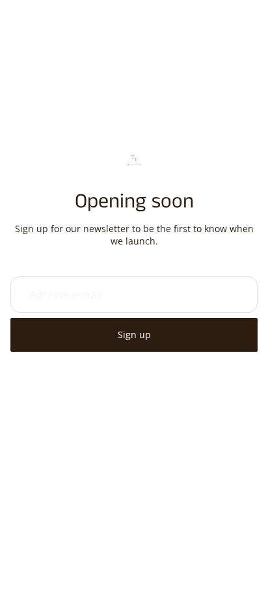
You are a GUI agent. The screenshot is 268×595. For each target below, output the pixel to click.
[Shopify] (209, 521)
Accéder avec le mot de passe (134, 548)
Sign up (134, 334)
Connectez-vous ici (225, 575)
